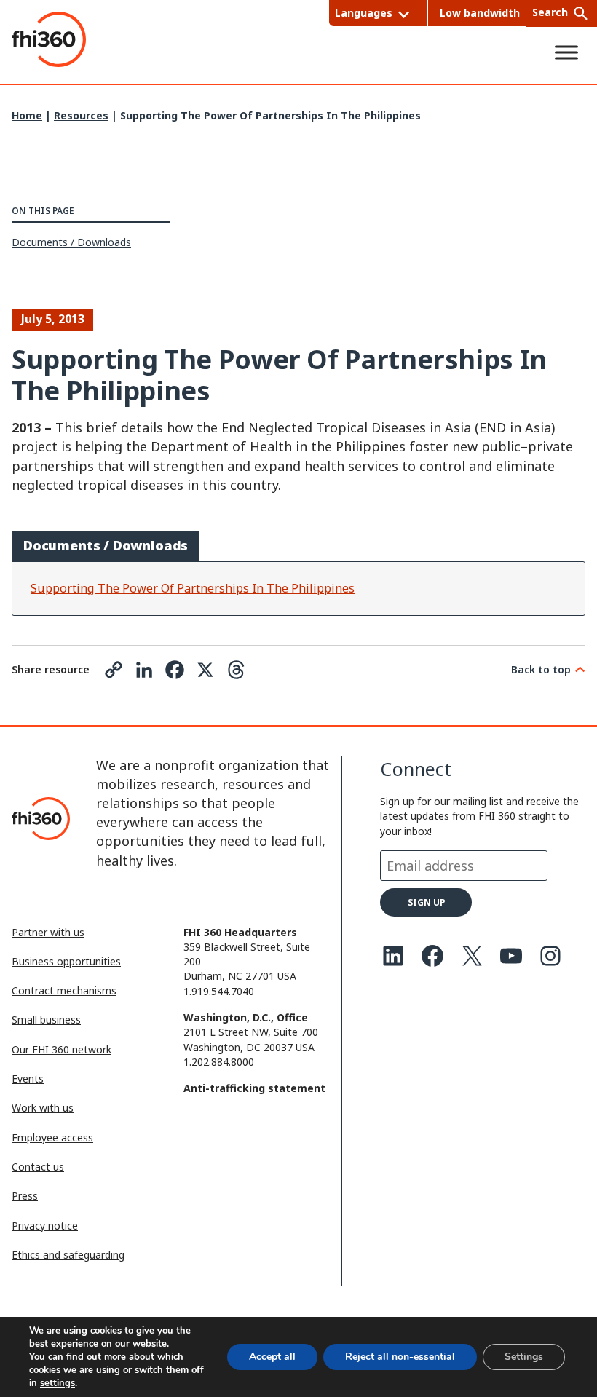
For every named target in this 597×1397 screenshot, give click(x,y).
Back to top (541, 669)
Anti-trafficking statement (254, 1088)
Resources (81, 115)
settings (57, 1383)
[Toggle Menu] (566, 52)
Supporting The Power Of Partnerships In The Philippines (193, 588)
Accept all (272, 1357)
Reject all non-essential (400, 1357)
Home (27, 115)
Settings (524, 1357)
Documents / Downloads (71, 242)
